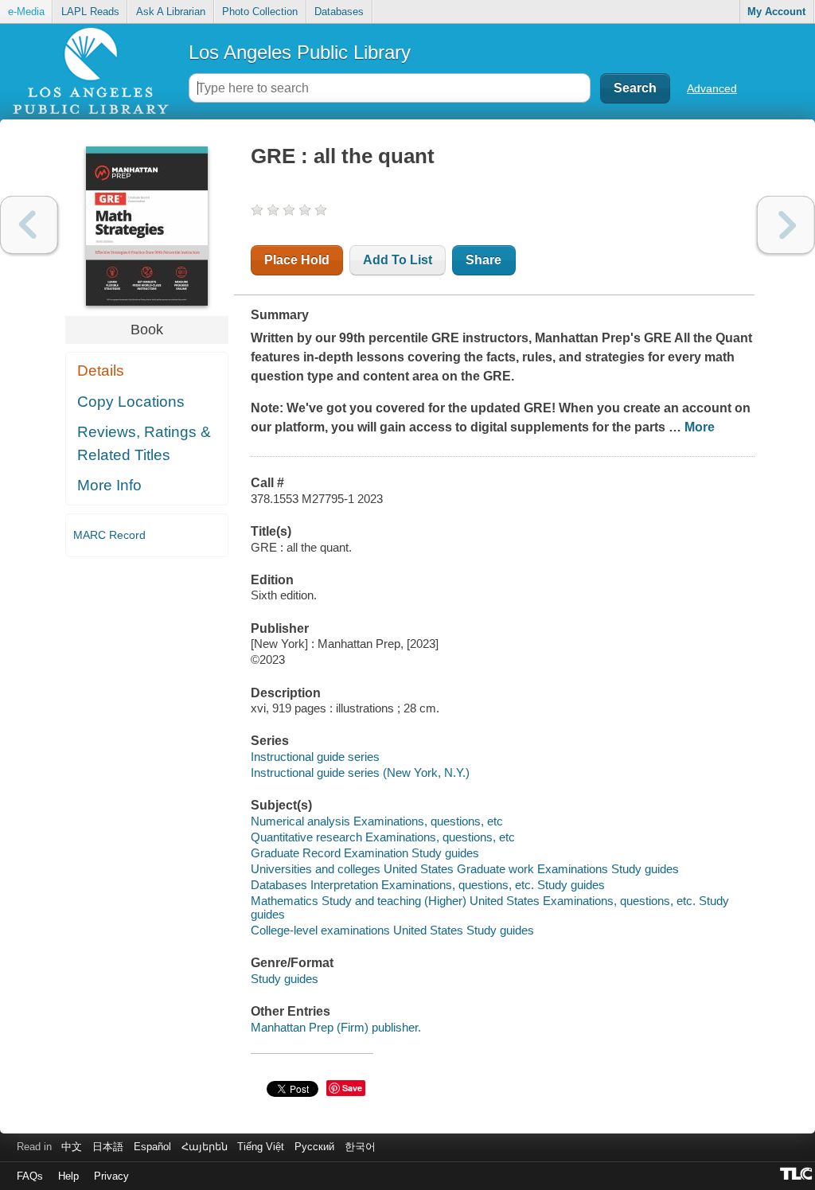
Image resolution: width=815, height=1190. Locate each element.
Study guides (284, 978)
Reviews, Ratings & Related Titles (144, 443)
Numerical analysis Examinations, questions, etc (377, 821)
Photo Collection (260, 12)
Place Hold (297, 260)
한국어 (360, 1147)
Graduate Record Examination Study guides (365, 853)
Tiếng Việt (260, 1147)
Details (100, 370)
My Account (776, 12)
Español (152, 1147)
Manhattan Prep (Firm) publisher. (336, 1027)
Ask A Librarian (170, 12)
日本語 (107, 1147)
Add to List (397, 260)
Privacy (111, 1176)
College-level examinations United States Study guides (392, 930)
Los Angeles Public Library (300, 52)
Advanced (712, 88)
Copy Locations (131, 401)
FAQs (30, 1176)
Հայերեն (204, 1147)
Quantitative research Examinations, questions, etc (383, 837)
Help (68, 1176)
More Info (109, 485)
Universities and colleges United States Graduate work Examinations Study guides (465, 869)
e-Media (26, 12)
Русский (314, 1147)
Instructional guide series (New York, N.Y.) (360, 772)
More (699, 427)
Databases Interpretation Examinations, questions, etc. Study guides (428, 885)
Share (483, 260)
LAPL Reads (90, 12)
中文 (71, 1147)
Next (786, 225)
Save (352, 1088)
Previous (29, 225)
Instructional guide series (315, 756)
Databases (339, 12)
